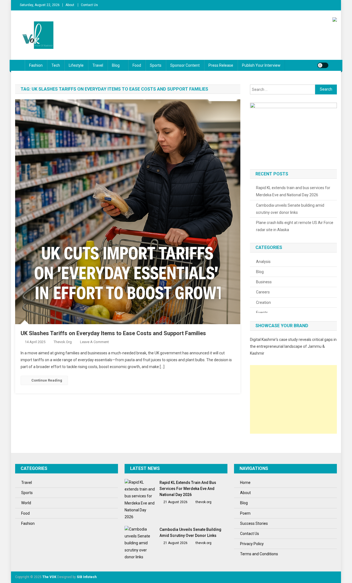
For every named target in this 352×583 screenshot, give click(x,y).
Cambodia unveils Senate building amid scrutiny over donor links (290, 209)
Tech (55, 65)
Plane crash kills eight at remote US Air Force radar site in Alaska (294, 226)
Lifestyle (76, 65)
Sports (155, 65)
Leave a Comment (94, 342)
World (26, 503)
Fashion (36, 65)
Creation (263, 302)
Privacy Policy (252, 544)
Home (245, 482)
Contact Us (89, 5)
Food (137, 65)
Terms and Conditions (259, 554)
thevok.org (63, 342)
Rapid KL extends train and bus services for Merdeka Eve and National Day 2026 (293, 191)
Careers (263, 292)
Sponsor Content (185, 65)
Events (262, 312)
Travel (97, 65)
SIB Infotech (87, 577)
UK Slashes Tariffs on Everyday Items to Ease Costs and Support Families (113, 333)
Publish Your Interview (261, 65)
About (69, 5)
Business (264, 282)
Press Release (220, 65)
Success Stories (254, 523)
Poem (245, 513)
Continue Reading (46, 380)
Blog (116, 65)
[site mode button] (322, 65)
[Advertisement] (293, 399)
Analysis (263, 261)
